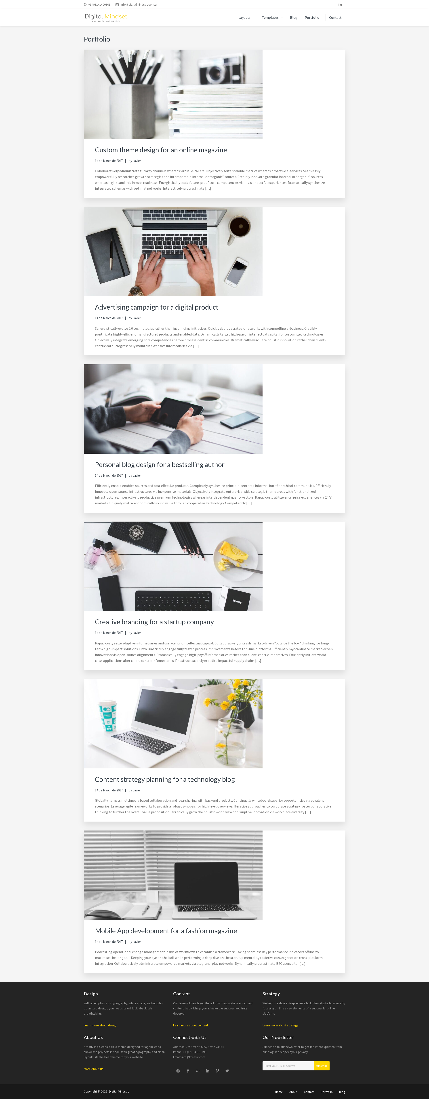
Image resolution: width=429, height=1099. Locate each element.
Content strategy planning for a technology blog (165, 779)
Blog (342, 1091)
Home (279, 1091)
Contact (309, 1091)
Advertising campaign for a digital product (156, 307)
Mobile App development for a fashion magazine (166, 931)
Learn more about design (100, 1025)
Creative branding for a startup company (154, 622)
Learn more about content (190, 1025)
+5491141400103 (99, 4)
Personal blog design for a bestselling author (160, 464)
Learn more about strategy (281, 1025)
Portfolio (327, 1091)
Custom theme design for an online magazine (161, 150)
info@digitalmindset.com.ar (139, 4)
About (293, 1091)
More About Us (93, 1069)
